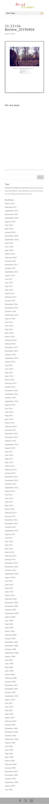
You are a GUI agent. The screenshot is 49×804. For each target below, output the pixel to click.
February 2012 (11, 512)
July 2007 (9, 703)
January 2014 (10, 430)
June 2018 (9, 246)
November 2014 (11, 394)
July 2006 (9, 746)
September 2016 (11, 315)
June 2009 (9, 620)
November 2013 (11, 437)
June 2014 (9, 412)
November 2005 (11, 775)
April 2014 (9, 419)
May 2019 (9, 225)
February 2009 (11, 635)
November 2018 (11, 236)
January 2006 (10, 768)
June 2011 (9, 541)
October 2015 (10, 354)
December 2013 (11, 433)
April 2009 (9, 627)
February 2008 (11, 678)
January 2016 (10, 343)
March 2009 (10, 631)
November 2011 (11, 523)
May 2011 (9, 545)
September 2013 (11, 444)
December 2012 (11, 476)
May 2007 (9, 710)
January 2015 (10, 387)
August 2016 (10, 318)
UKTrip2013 (18, 194)
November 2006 (11, 732)
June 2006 (9, 750)
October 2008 (10, 649)
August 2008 (10, 656)
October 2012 (10, 484)
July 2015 (9, 365)
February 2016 (11, 340)
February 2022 (11, 207)
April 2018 (9, 250)
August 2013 (10, 448)
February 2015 (11, 383)
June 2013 (9, 455)
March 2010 (10, 595)
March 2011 (10, 552)
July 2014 (9, 408)
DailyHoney (13, 188)
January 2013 (10, 473)
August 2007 (10, 699)
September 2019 (11, 218)
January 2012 (10, 516)
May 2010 (9, 588)
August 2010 (10, 577)
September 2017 (11, 272)
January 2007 (10, 724)
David (25, 191)
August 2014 (10, 405)
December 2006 (11, 728)
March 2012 (10, 509)
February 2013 (11, 469)
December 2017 (11, 264)
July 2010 (9, 581)
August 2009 (10, 617)
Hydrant (31, 188)
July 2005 (9, 789)
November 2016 (11, 308)
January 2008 (10, 681)
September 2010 (11, 574)
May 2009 (9, 624)
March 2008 (10, 674)
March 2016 (10, 336)
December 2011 (11, 520)
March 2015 (10, 379)
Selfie (22, 191)
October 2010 (10, 570)
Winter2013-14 (15, 191)
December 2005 (11, 771)
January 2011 (10, 559)
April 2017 (9, 290)
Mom (35, 191)
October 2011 (10, 527)
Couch (32, 191)
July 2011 (9, 538)
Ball (23, 194)
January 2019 (10, 232)
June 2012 (9, 498)
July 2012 (9, 494)
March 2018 (10, 254)
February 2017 (11, 297)
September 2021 (11, 210)
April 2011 (9, 548)
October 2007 (10, 692)
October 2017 (10, 268)
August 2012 (10, 491)
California (27, 194)
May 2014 (9, 415)
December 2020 (11, 214)
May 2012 (9, 502)
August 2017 (10, 275)
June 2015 (9, 369)
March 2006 (10, 760)
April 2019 (9, 228)
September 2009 (11, 613)
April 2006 (9, 757)
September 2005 (11, 782)
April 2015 (9, 376)
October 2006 (10, 735)
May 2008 (9, 667)
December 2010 (11, 563)
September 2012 (11, 487)
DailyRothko (23, 188)
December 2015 (11, 347)
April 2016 (9, 333)
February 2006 (11, 764)
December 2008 (11, 642)
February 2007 (11, 721)
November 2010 (11, 566)
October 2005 (10, 778)
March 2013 (10, 466)
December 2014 (11, 390)
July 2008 (9, 660)
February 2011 (11, 556)
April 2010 (9, 591)
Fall (28, 191)
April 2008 (9, 671)
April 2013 (9, 462)
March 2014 (10, 423)
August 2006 (10, 742)
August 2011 (10, 534)
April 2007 (9, 714)
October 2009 (10, 609)
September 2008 (11, 653)
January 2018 (10, 261)
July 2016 (9, 322)
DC (31, 194)
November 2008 (11, 645)
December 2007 (11, 685)
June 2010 (9, 584)
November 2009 (11, 606)
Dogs (7, 188)
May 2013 (9, 459)
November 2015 (11, 351)
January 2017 (10, 300)
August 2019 (10, 221)
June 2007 (9, 707)
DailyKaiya (37, 188)
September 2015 (11, 358)
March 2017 (10, 293)
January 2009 (10, 638)
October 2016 (10, 311)
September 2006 (11, 739)
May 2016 (9, 329)
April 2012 (9, 505)
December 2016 (11, 304)
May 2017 (9, 286)
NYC (7, 194)
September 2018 (11, 239)
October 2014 (10, 397)
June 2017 (9, 282)
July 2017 (9, 279)
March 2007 (10, 717)
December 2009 (11, 602)
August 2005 (10, 786)
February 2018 (11, 257)
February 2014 (11, 426)
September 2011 (11, 530)
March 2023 (10, 203)
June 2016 (9, 326)
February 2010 (11, 599)
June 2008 (9, 663)
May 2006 (9, 753)
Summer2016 (11, 194)
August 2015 (10, 361)
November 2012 (11, 480)
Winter (8, 191)
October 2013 (10, 441)
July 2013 (9, 451)
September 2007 (11, 696)
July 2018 (9, 243)
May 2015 (9, 372)
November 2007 (11, 689)
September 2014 (11, 401)
